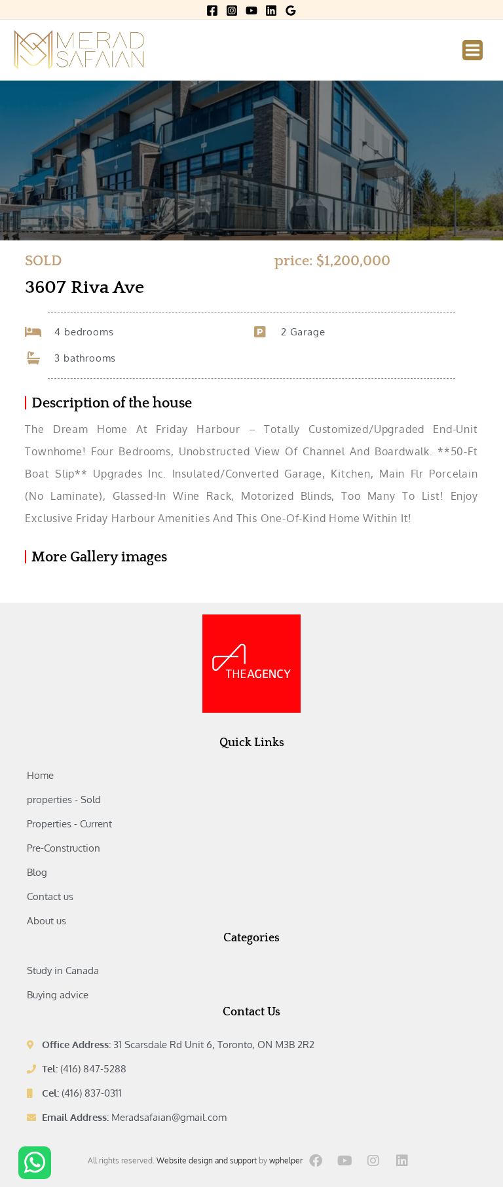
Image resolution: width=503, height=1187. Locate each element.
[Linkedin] (271, 10)
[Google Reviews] (291, 10)
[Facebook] (212, 10)
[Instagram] (232, 10)
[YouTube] (251, 10)
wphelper (286, 1160)
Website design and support (207, 1160)
